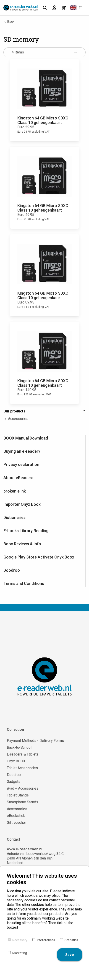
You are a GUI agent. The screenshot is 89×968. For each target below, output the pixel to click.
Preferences (46, 940)
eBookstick (16, 816)
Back (10, 21)
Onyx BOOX (16, 761)
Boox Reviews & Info (22, 543)
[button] (73, 7)
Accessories (17, 419)
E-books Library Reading (25, 530)
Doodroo (11, 570)
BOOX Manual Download (25, 438)
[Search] (45, 7)
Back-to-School (19, 747)
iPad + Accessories (22, 788)
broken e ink (14, 491)
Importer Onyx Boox (22, 504)
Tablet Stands (18, 795)
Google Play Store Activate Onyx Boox (38, 557)
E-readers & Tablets (23, 754)
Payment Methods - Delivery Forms (35, 740)
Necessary (19, 940)
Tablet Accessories (22, 768)
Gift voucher (16, 822)
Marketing (19, 953)
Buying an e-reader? (21, 451)
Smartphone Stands (22, 802)
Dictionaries (14, 517)
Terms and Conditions (23, 583)
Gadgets (13, 781)
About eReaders (18, 477)
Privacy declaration (21, 464)
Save (69, 955)
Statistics (71, 940)
